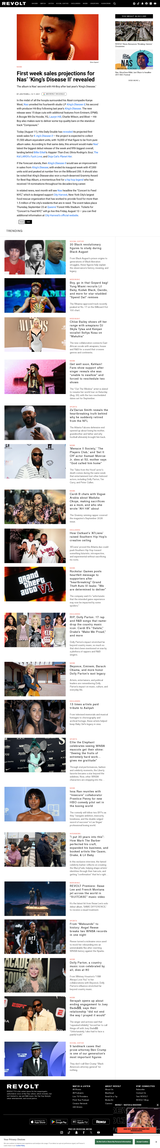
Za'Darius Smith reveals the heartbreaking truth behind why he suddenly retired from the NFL (89, 415)
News (85, 3)
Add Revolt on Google (55, 94)
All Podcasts (78, 1093)
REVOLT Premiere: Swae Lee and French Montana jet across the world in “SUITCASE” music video (87, 891)
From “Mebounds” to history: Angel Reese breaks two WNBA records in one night (88, 929)
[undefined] (134, 31)
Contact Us (141, 1093)
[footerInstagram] (61, 1134)
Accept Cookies (142, 1142)
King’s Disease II (76, 104)
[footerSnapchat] (76, 1134)
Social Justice (62, 3)
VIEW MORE (133, 80)
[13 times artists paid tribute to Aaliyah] (35, 717)
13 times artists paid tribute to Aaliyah (84, 706)
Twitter (150, 3)
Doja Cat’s (60, 156)
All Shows (77, 1089)
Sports (73, 407)
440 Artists (77, 1107)
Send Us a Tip (111, 1096)
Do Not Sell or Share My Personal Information (114, 1142)
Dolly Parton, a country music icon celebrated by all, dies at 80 (87, 966)
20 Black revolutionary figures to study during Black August (85, 248)
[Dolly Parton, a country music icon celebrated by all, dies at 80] (35, 975)
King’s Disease (73, 108)
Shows (35, 3)
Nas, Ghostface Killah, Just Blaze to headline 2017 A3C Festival (133, 73)
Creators (94, 3)
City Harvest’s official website (61, 215)
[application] (136, 1120)
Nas (26, 104)
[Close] (156, 1141)
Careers (108, 1103)
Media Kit (109, 1100)
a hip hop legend (74, 179)
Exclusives (75, 3)
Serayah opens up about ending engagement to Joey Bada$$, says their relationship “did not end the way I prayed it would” (89, 1008)
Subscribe (106, 3)
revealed (68, 131)
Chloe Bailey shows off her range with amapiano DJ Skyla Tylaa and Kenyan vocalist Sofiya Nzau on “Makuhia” (88, 329)
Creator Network (80, 1103)
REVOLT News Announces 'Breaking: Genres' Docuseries (133, 45)
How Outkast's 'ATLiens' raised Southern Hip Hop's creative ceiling (88, 536)
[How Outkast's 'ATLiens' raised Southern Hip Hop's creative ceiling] (35, 546)
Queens (51, 207)
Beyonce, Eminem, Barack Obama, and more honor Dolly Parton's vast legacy (88, 669)
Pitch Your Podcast (81, 1100)
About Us (109, 1089)
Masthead (109, 1093)
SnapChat (142, 3)
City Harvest (60, 194)
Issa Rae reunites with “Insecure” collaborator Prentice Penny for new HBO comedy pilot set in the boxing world (87, 799)
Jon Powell (24, 94)
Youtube (155, 3)
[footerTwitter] (91, 1134)
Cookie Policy (20, 1145)
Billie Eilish (40, 152)
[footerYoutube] (98, 1134)
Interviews (75, 834)
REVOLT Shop (142, 1100)
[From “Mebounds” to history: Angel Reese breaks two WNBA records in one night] (35, 936)
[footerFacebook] (84, 1134)
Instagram (134, 3)
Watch (43, 3)
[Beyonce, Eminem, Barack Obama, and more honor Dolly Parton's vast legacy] (35, 679)
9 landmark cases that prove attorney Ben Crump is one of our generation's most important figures (88, 1051)
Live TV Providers (80, 1096)
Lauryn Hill (55, 116)
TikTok (138, 3)
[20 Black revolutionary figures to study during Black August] (35, 257)
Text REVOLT (142, 1096)
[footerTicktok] (69, 1134)
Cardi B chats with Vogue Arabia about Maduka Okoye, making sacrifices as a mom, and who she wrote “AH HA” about (87, 501)
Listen (51, 3)
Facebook (146, 3)
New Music (75, 279)
